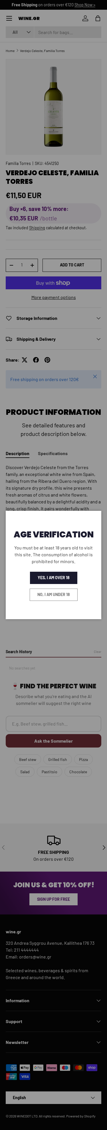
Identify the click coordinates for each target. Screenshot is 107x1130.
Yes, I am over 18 (54, 577)
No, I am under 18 (53, 594)
